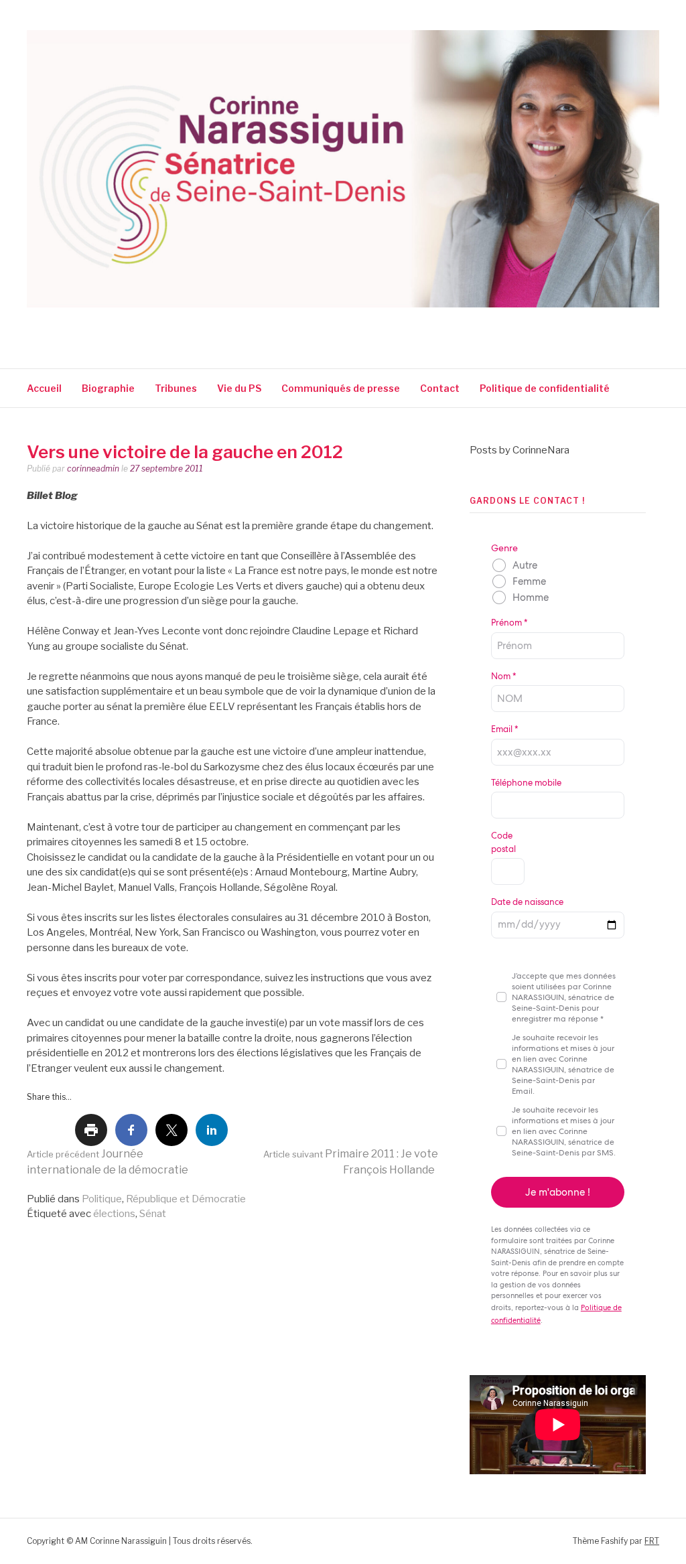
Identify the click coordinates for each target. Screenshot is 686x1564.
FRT (651, 1541)
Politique (102, 1199)
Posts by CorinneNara (519, 450)
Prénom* (509, 622)
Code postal (503, 842)
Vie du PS (239, 388)
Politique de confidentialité (546, 388)
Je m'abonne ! (557, 1192)
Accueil (44, 388)
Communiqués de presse (340, 388)
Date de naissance (527, 902)
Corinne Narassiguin (183, 325)
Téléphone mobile (526, 782)
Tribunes (176, 388)
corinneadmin (93, 469)
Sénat (152, 1214)
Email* (504, 729)
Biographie (108, 388)
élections (114, 1214)
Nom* (503, 676)
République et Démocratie (186, 1199)
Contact (440, 388)
